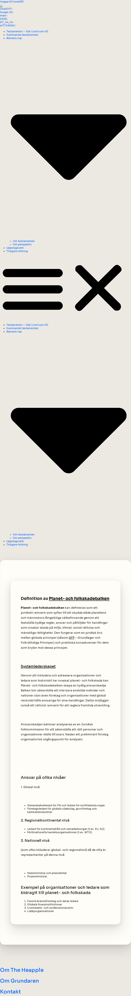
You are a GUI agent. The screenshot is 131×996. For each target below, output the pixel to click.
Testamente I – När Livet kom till (27, 31)
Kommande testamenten (22, 34)
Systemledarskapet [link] (38, 666)
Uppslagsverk (15, 247)
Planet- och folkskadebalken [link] (79, 598)
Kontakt (10, 992)
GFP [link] (71, 637)
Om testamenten (24, 241)
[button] (65, 288)
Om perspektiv (22, 244)
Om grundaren (19, 981)
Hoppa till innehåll (11, 1)
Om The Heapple (22, 970)
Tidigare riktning (17, 251)
